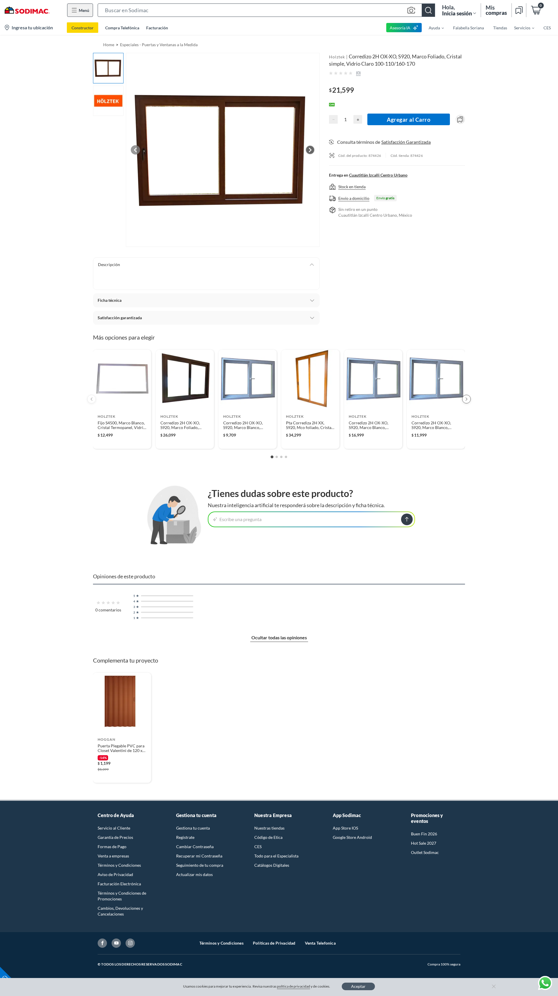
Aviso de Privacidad (115, 874)
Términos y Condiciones (119, 865)
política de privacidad (293, 986)
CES (258, 846)
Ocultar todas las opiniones (279, 637)
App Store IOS (345, 827)
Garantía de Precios (115, 837)
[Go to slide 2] (277, 457)
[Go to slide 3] (281, 457)
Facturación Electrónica (119, 883)
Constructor (82, 27)
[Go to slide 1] (272, 456)
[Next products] (466, 399)
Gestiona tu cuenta (193, 827)
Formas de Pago (112, 846)
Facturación (157, 27)
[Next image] (310, 150)
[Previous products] (91, 399)
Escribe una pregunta (240, 519)
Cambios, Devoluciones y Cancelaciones (120, 911)
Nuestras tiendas (269, 827)
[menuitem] (433, 27)
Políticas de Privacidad (274, 943)
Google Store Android (352, 837)
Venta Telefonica (320, 943)
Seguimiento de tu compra (199, 865)
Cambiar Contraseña (195, 846)
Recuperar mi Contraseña (199, 855)
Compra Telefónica (122, 27)
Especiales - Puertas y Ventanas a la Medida (159, 44)
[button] (266, 10)
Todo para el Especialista (276, 855)
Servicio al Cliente (114, 827)
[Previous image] (135, 150)
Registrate (185, 837)
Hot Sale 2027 (423, 843)
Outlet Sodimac (425, 852)
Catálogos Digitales (271, 865)
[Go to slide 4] (286, 457)
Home (108, 44)
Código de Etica (268, 837)
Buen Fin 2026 (424, 833)
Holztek (337, 56)
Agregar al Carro (408, 119)
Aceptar (358, 986)
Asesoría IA (400, 27)
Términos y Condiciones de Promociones (122, 896)
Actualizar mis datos (194, 874)
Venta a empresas (113, 855)
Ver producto (122, 440)
